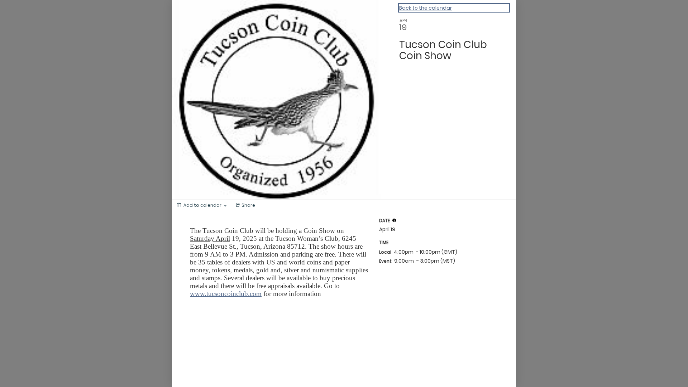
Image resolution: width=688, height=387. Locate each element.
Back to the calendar (425, 7)
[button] (394, 220)
